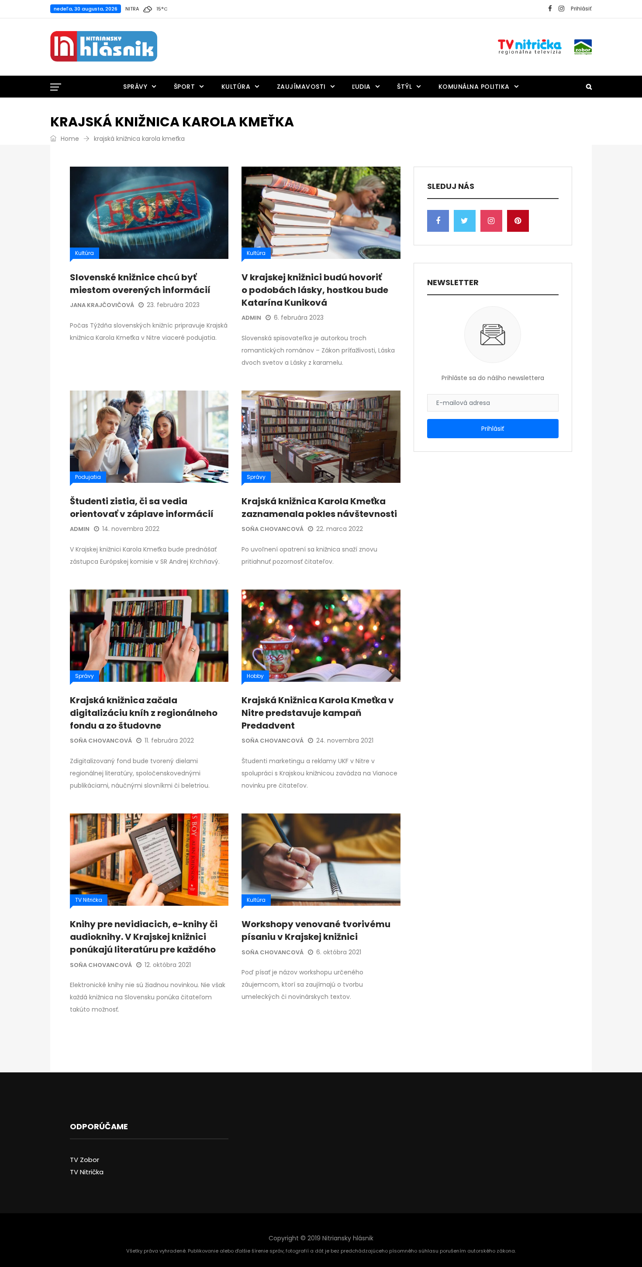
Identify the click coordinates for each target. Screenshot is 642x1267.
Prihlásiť (581, 8)
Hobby (255, 676)
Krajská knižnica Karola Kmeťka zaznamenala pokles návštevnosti (319, 507)
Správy (135, 86)
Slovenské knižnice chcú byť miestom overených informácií (140, 283)
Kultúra (236, 86)
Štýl (404, 86)
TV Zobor (84, 1159)
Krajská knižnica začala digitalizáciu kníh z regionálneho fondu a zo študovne (143, 713)
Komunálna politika (474, 86)
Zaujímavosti (301, 86)
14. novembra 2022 (130, 528)
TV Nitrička (88, 900)
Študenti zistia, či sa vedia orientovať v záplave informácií (142, 507)
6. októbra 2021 (338, 952)
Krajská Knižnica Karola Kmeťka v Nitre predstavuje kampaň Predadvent (318, 713)
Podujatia (88, 477)
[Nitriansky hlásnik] (103, 46)
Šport (184, 86)
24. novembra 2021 (344, 740)
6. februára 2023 (299, 317)
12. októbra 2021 (168, 964)
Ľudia (361, 86)
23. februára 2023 (173, 304)
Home (69, 138)
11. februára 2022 (169, 740)
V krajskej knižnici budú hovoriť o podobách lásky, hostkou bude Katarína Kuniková (315, 290)
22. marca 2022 (339, 528)
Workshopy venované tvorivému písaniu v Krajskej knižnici (316, 930)
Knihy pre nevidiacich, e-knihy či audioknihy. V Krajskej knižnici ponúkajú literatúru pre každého (143, 937)
